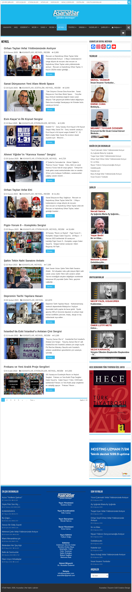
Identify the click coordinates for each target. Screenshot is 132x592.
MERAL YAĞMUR (100, 80)
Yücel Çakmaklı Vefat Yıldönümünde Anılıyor (109, 497)
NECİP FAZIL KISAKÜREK (105, 301)
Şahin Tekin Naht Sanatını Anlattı (24, 260)
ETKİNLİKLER (33, 2)
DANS (43, 27)
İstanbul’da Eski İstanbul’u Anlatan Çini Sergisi (33, 331)
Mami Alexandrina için (11, 538)
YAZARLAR (93, 27)
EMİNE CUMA (98, 104)
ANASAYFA (7, 27)
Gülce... (94, 328)
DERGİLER (55, 2)
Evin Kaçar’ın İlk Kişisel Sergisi (23, 119)
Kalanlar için (96, 548)
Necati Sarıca (98, 211)
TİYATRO (71, 27)
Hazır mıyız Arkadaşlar (11, 559)
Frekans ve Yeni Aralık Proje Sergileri (27, 366)
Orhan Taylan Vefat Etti (18, 189)
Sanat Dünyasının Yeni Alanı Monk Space (29, 83)
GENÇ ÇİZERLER (67, 2)
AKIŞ (16, 27)
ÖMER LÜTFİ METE (101, 325)
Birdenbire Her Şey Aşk (12, 545)
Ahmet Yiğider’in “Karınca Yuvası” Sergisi (30, 154)
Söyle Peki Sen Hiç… (11, 504)
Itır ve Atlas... (97, 238)
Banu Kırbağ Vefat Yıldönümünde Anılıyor (108, 554)
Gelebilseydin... (98, 262)
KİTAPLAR (44, 2)
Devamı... (50, 74)
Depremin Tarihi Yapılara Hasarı (23, 296)
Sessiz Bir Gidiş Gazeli (11, 525)
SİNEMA (82, 27)
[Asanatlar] (66, 14)
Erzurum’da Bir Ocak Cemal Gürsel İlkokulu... (108, 132)
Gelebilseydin (96, 541)
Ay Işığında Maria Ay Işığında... (105, 214)
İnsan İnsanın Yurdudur (100, 561)
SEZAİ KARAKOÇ (100, 349)
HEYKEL (61, 27)
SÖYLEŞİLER (21, 2)
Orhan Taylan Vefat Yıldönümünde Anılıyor (30, 48)
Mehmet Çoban (99, 259)
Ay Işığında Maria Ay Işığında (103, 504)
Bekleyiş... (96, 107)
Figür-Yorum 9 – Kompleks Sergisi (25, 225)
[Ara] (129, 2)
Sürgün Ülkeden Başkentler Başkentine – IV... (110, 353)
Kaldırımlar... (97, 304)
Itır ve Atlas (95, 527)
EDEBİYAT (24, 27)
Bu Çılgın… (7, 518)
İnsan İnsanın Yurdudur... (103, 83)
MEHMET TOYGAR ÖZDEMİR (107, 128)
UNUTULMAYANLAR (94, 2)
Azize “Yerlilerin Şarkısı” (12, 497)
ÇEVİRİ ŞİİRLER (8, 2)
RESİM (51, 27)
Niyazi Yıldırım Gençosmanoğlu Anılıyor (107, 534)
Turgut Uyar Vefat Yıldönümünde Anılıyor (108, 511)
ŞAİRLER (104, 27)
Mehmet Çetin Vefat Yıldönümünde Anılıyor (20, 532)
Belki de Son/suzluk (10, 552)
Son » (32, 400)
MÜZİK (34, 27)
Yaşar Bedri (97, 235)
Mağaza (117, 27)
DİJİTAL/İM (80, 2)
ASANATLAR (28, 52)
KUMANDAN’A (8, 511)
